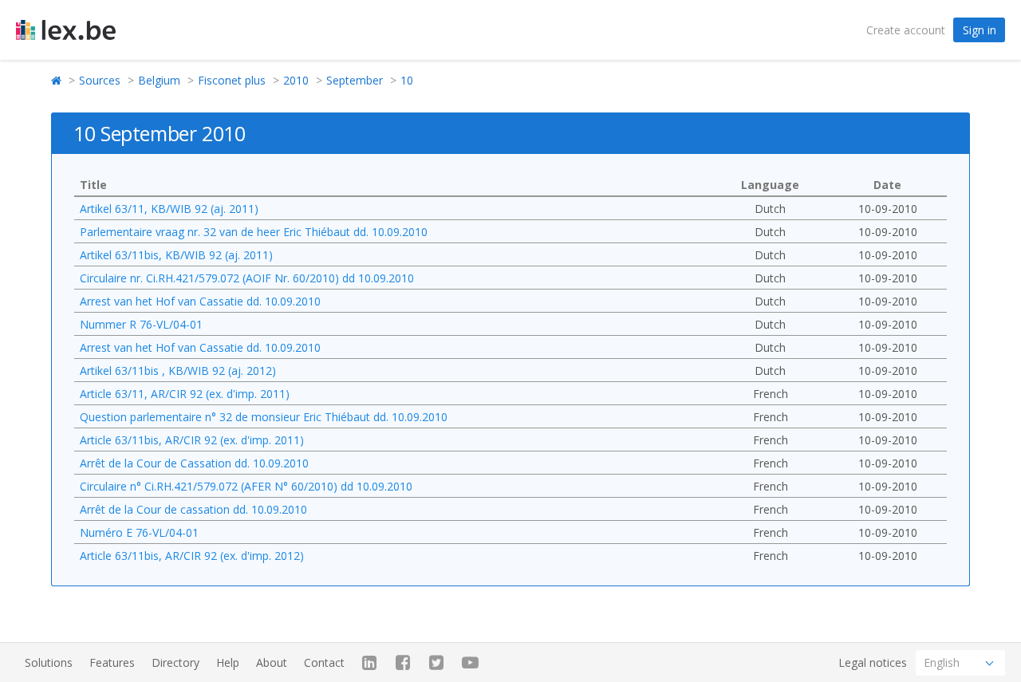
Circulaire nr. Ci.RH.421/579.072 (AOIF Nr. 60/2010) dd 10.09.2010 (247, 278)
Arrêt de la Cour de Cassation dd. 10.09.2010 (194, 463)
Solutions (49, 662)
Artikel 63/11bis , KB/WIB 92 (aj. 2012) (178, 370)
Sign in (979, 29)
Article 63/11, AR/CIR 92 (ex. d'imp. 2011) (185, 393)
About (271, 662)
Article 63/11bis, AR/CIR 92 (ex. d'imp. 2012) (192, 555)
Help (227, 662)
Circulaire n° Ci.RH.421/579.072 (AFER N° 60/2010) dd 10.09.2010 (246, 486)
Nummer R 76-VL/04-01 (141, 324)
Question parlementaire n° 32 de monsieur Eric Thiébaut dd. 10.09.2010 (263, 416)
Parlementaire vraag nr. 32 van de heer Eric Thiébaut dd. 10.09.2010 (254, 231)
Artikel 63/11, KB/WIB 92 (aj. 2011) (169, 208)
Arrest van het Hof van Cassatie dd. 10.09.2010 (200, 301)
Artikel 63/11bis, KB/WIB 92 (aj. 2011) (176, 254)
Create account (905, 29)
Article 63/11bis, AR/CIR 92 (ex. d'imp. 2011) (192, 439)
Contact (324, 662)
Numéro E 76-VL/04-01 (139, 532)
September (354, 80)
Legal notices (872, 662)
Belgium (159, 80)
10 (406, 80)
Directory (175, 662)
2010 (296, 80)
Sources (99, 80)
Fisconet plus (232, 80)
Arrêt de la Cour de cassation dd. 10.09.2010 (193, 509)
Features (112, 662)
